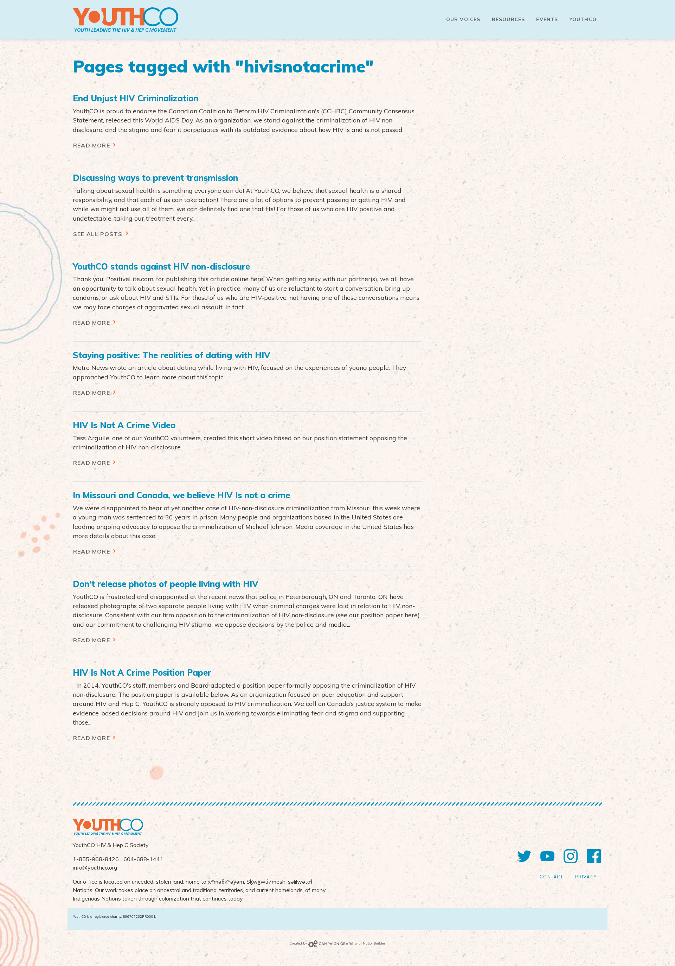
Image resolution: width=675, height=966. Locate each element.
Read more (92, 145)
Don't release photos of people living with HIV (165, 584)
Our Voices (463, 19)
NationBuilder (374, 943)
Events (547, 19)
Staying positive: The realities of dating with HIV (171, 355)
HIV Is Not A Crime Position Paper (142, 672)
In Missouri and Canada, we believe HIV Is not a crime (181, 495)
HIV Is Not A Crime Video (124, 425)
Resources (508, 19)
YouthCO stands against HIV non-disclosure (161, 266)
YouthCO (583, 19)
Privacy (586, 876)
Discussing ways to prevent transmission (155, 177)
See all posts (98, 234)
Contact (551, 876)
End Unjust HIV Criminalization (135, 98)
